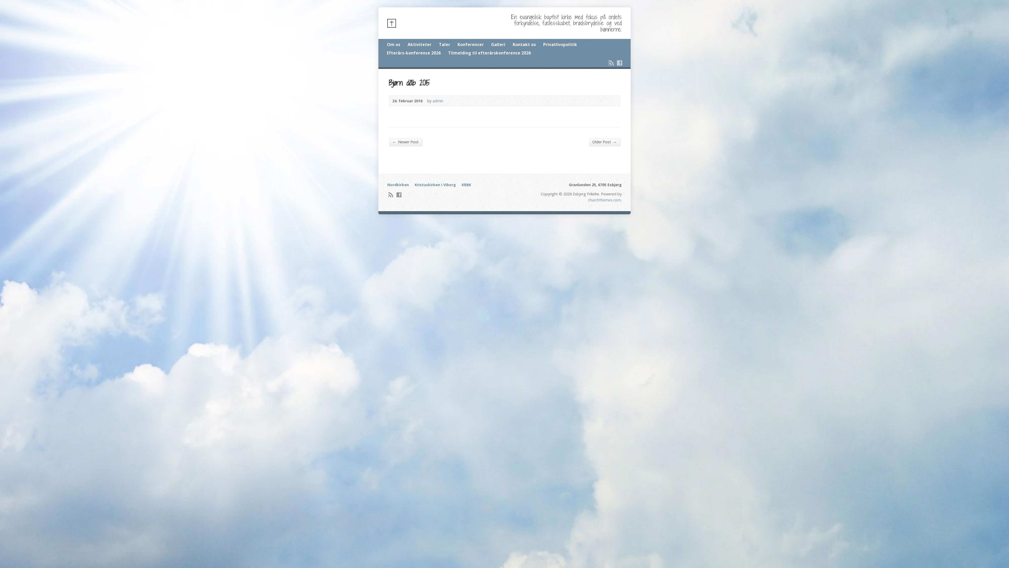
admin (438, 100)
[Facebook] (619, 62)
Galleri (498, 44)
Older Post (604, 141)
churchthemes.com (604, 199)
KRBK (466, 184)
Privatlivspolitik (560, 44)
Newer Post (405, 141)
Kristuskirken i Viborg (435, 184)
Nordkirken (398, 184)
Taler (444, 44)
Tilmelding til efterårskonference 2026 (489, 53)
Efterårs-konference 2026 (414, 53)
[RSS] (611, 62)
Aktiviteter (419, 44)
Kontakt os (524, 44)
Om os (393, 44)
